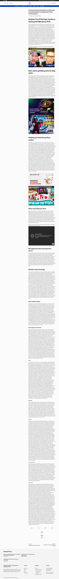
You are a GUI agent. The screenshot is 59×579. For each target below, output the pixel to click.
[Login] (49, 3)
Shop (7, 3)
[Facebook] (31, 528)
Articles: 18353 (42, 538)
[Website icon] (42, 537)
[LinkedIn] (52, 528)
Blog (5, 3)
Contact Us (11, 3)
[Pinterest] (45, 528)
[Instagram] (6, 0)
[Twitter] (38, 528)
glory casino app (37, 26)
